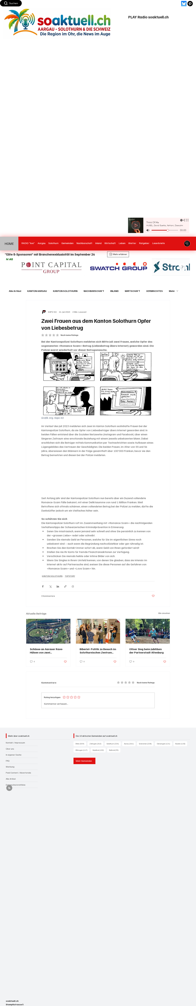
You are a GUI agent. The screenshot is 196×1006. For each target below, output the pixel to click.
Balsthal (99, 750)
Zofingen (96, 743)
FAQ (7, 760)
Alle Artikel (15, 290)
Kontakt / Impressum (15, 742)
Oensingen (164, 743)
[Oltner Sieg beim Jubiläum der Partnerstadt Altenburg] (148, 631)
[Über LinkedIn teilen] (57, 586)
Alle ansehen (164, 613)
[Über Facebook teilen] (42, 586)
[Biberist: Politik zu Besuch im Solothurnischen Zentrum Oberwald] (98, 631)
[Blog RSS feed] (9, 788)
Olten (80, 743)
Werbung (10, 766)
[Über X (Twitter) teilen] (50, 586)
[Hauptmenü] (187, 244)
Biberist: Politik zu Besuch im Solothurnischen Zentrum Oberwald (98, 650)
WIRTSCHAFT (132, 290)
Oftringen (82, 750)
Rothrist (114, 750)
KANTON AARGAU (37, 290)
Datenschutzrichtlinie (15, 784)
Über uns (10, 748)
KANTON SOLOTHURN (65, 290)
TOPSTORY (70, 576)
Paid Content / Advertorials (18, 772)
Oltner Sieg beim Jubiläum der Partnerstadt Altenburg (146, 650)
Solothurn (114, 743)
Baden (181, 743)
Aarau (130, 743)
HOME (9, 243)
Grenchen (146, 743)
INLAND (114, 290)
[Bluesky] (184, 3)
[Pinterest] (190, 3)
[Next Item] (182, 267)
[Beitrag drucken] (72, 586)
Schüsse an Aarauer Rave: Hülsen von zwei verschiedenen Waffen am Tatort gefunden (46, 650)
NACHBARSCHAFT (94, 290)
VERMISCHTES (154, 290)
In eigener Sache (13, 754)
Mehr (172, 290)
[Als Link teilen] (65, 586)
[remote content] (98, 476)
